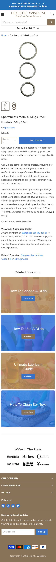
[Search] (51, 22)
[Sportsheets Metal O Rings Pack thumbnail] (5, 106)
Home (4, 35)
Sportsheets (9, 127)
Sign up (41, 531)
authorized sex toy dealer (34, 232)
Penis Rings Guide (19, 259)
